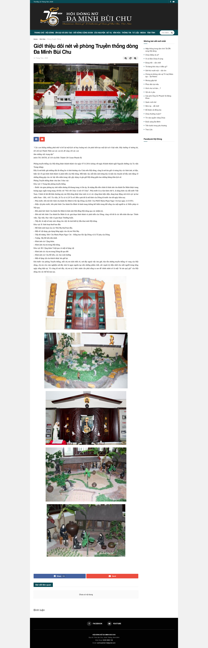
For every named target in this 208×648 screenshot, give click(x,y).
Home (36, 39)
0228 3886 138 (108, 640)
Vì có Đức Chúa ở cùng (154, 58)
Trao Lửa (148, 129)
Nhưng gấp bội (151, 80)
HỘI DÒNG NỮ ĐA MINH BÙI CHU (104, 635)
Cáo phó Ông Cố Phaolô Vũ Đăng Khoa (158, 97)
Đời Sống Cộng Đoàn (83, 32)
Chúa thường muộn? (153, 114)
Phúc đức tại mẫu (152, 84)
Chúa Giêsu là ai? (152, 55)
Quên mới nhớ (150, 102)
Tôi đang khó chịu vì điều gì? (156, 66)
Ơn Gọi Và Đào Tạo (63, 32)
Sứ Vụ (109, 32)
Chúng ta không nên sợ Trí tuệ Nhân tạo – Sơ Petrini (159, 75)
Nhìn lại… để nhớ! (152, 106)
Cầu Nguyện (99, 32)
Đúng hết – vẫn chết (153, 62)
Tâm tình (151, 32)
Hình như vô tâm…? (153, 88)
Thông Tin (126, 32)
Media (143, 32)
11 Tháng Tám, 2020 (41, 58)
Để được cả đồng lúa (153, 110)
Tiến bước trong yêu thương (156, 125)
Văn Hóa (116, 32)
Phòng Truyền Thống (54, 39)
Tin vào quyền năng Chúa (155, 117)
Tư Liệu (135, 32)
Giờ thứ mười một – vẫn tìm (155, 70)
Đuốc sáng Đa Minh (152, 121)
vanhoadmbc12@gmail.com (106, 643)
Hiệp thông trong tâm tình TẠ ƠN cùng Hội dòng (157, 49)
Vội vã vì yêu (150, 92)
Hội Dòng (50, 32)
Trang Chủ (39, 32)
